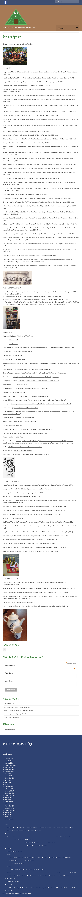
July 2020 (8, 780)
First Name (9, 673)
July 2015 (8, 814)
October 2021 (9, 771)
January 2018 (9, 784)
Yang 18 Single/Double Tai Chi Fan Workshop (19, 710)
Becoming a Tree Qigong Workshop (16, 714)
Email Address (40, 665)
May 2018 (8, 782)
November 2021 (10, 769)
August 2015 (9, 812)
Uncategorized (10, 729)
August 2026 (9, 759)
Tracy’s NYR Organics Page (17, 744)
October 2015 (9, 808)
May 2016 (8, 799)
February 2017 (9, 789)
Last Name (9, 681)
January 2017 (9, 791)
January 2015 (9, 819)
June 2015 (8, 817)
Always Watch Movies (11, 717)
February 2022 (9, 767)
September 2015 (10, 810)
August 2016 (9, 797)
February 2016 (9, 802)
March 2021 (9, 776)
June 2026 (8, 761)
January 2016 (9, 804)
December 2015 (10, 806)
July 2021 (8, 774)
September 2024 (10, 765)
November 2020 (10, 778)
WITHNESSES (9, 704)
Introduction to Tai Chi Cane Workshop (17, 707)
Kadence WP (28, 893)
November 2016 (10, 793)
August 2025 (9, 763)
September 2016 (10, 795)
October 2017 (9, 786)
